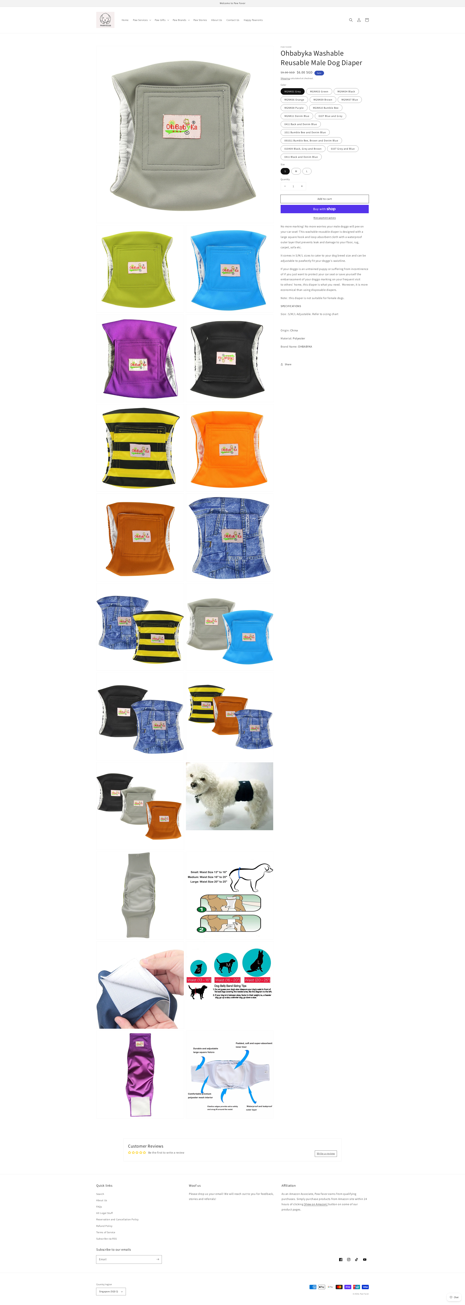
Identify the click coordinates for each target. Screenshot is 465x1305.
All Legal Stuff (104, 1213)
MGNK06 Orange (294, 99)
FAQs (99, 1206)
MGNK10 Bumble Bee (326, 107)
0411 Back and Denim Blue (300, 124)
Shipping (285, 78)
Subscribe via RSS (106, 1238)
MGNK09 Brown (323, 99)
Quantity (285, 179)
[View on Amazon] (316, 1204)
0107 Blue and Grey (330, 116)
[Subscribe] (158, 1259)
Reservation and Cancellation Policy (117, 1219)
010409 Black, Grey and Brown (303, 148)
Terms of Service (105, 1232)
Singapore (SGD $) (108, 1291)
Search (100, 1194)
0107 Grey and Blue (343, 148)
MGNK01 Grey (292, 91)
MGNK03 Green (319, 91)
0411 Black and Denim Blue (301, 157)
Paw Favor (364, 1294)
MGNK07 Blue (349, 99)
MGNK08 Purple (294, 107)
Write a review (326, 1153)
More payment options (325, 217)
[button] (142, 20)
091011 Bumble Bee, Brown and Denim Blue (311, 140)
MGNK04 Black (346, 91)
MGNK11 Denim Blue (296, 116)
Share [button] (288, 364)
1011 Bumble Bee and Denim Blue (305, 132)
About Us (101, 1200)
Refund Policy (104, 1226)
